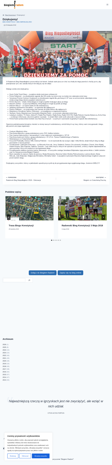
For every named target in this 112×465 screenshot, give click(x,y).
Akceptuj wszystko (40, 456)
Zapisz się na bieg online (70, 273)
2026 (4, 344)
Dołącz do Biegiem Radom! (43, 273)
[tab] (51, 240)
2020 (4, 361)
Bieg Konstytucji (9, 22)
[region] (28, 446)
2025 (4, 347)
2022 (4, 355)
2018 (4, 366)
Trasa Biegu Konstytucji (21, 225)
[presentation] (29, 208)
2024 (4, 350)
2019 (4, 363)
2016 (4, 372)
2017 (4, 369)
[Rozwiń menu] (107, 4)
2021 (4, 358)
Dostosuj (13, 456)
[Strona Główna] (3, 15)
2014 (4, 377)
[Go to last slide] (8, 217)
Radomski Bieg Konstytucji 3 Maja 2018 (82, 225)
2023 (4, 353)
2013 (4, 380)
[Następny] (103, 217)
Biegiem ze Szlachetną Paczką (95, 179)
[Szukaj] (29, 280)
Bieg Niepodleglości (24, 22)
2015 (4, 374)
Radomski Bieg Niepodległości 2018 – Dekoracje (23, 179)
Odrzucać (25, 456)
